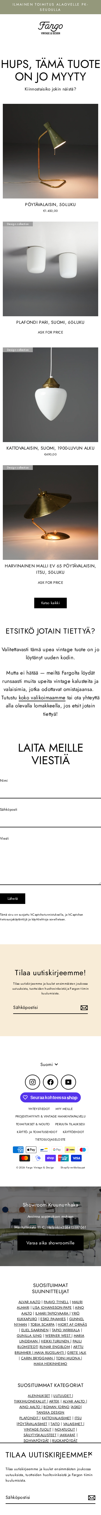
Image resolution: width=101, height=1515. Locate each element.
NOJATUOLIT (65, 1429)
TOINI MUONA (68, 1358)
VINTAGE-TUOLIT (37, 1429)
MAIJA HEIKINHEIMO (50, 1363)
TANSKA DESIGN (50, 1412)
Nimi (4, 780)
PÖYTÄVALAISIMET (32, 1423)
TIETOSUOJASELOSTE (50, 1139)
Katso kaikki (50, 602)
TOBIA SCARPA (43, 1324)
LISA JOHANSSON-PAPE (52, 1307)
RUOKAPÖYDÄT (64, 1440)
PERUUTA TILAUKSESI (70, 1124)
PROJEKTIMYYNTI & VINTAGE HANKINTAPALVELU (50, 1116)
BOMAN (50, 1406)
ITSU (78, 1418)
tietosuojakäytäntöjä (13, 919)
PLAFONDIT (29, 1418)
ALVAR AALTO (30, 1302)
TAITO (55, 1423)
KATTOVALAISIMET (56, 1418)
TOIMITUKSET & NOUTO (33, 1124)
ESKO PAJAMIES (53, 1319)
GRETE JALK (76, 1352)
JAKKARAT (67, 1435)
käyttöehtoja (40, 919)
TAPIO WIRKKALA (66, 1330)
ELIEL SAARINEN (35, 1330)
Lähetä (13, 898)
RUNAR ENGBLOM (55, 1346)
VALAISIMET (73, 1423)
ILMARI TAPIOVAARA (52, 1313)
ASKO (76, 1406)
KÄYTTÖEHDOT (73, 1132)
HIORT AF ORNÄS (72, 1324)
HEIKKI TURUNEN (55, 1341)
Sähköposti (8, 809)
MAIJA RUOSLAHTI (49, 1352)
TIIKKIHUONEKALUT (30, 1401)
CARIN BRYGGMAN (37, 1358)
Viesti (4, 838)
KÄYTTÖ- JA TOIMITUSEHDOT (37, 1132)
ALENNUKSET (39, 1395)
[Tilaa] (90, 1498)
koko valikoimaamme (42, 697)
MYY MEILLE (64, 1109)
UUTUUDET (62, 1395)
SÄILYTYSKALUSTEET (40, 1435)
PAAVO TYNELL (56, 1302)
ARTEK (54, 1401)
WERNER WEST (58, 1335)
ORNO (64, 1406)
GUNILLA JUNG (29, 1335)
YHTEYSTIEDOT (39, 1109)
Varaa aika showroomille (50, 1243)
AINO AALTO (30, 1406)
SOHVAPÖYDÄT (36, 1440)
